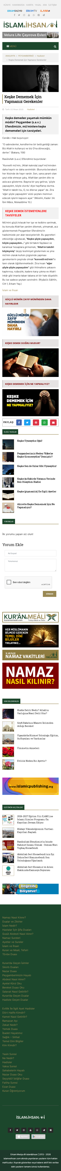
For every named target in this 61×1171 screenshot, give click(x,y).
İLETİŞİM (52, 5)
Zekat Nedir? (10, 1024)
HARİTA (29, 5)
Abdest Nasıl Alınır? (13, 979)
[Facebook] (15, 15)
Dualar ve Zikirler (12, 921)
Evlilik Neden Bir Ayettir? (31, 760)
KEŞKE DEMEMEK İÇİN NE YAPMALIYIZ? (27, 383)
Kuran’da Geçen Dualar (15, 995)
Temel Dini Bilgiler (12, 1041)
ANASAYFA (10, 56)
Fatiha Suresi (10, 1082)
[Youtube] (29, 15)
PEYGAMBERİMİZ (26, 56)
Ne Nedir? (8, 1058)
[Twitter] (19, 15)
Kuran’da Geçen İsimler (15, 963)
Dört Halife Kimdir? (13, 1012)
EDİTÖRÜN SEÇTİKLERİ (13, 807)
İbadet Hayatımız (12, 1033)
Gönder (49, 594)
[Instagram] (24, 15)
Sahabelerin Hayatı (13, 1070)
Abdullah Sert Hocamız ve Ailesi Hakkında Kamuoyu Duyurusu (35, 868)
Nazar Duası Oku (12, 1074)
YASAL (38, 5)
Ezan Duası (8, 1086)
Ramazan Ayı (10, 1020)
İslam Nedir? (9, 925)
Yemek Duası (10, 1028)
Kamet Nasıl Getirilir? (14, 1016)
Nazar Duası (9, 971)
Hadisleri (41, 56)
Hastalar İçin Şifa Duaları (16, 929)
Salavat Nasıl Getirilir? (15, 991)
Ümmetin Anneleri (28, 748)
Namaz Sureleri (11, 937)
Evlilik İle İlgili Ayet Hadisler (18, 1008)
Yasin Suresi (9, 1054)
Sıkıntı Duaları (10, 967)
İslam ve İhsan (10, 290)
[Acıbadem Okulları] (30, 889)
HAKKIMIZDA (18, 5)
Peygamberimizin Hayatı (16, 975)
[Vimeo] (43, 1131)
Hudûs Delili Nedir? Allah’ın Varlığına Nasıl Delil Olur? (33, 712)
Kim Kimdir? (9, 1045)
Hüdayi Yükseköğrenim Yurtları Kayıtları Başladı (35, 831)
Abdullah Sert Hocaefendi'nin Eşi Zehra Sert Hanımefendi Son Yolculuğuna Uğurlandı (35, 857)
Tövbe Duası (9, 954)
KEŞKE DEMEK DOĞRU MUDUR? (22, 343)
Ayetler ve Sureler (12, 942)
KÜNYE (7, 5)
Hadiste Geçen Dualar (15, 999)
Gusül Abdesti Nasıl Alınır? (17, 933)
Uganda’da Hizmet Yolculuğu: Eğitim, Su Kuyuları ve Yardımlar (38, 737)
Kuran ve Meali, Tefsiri (15, 950)
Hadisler (7, 1062)
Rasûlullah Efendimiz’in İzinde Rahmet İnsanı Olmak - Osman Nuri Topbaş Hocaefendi (37, 844)
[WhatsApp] (34, 15)
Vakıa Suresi (9, 1066)
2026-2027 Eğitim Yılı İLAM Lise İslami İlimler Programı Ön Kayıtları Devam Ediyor (35, 819)
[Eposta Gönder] (53, 422)
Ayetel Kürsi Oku (12, 983)
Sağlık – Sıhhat (11, 1037)
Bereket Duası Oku (13, 987)
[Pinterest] (39, 15)
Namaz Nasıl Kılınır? (14, 917)
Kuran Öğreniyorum (13, 1090)
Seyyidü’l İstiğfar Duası (15, 1078)
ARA (45, 5)
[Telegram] (44, 15)
